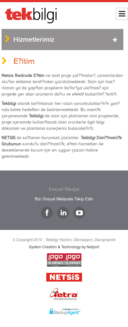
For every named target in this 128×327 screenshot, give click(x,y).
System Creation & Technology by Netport (64, 246)
